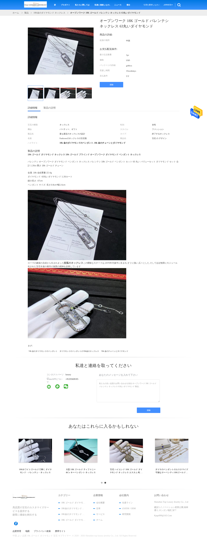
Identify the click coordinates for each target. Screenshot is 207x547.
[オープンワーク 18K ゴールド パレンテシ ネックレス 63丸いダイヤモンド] (35, 93)
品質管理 (17, 531)
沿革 (98, 508)
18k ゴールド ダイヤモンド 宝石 (73, 503)
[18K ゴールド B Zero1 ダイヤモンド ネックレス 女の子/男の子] (126, 450)
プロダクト (65, 5)
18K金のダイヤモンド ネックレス (73, 514)
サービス (100, 514)
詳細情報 (32, 107)
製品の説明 (49, 107)
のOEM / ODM (129, 508)
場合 (128, 5)
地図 (27, 531)
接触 (111, 85)
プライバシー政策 (42, 531)
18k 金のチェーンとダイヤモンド (114, 351)
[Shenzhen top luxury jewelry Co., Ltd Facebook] (17, 523)
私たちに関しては (82, 5)
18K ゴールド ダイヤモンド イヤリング (73, 520)
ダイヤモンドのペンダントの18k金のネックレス (79, 351)
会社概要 (100, 503)
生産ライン (127, 503)
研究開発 (126, 514)
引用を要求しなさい (152, 5)
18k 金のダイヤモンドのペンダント (42, 351)
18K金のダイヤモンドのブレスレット (73, 508)
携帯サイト (60, 531)
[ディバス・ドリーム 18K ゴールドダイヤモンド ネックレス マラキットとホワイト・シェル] (80, 450)
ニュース (118, 5)
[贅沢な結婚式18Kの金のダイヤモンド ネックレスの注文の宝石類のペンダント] (35, 450)
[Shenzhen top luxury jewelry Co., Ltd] (51, 387)
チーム (99, 520)
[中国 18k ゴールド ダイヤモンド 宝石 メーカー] (35, 4)
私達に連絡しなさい (102, 5)
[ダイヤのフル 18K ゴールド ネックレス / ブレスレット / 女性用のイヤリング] (171, 450)
